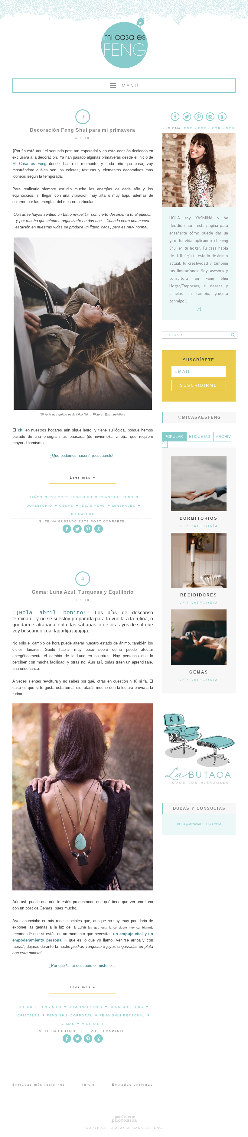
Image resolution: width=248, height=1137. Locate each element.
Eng (188, 128)
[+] (199, 308)
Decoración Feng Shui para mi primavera (82, 130)
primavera (82, 514)
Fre (202, 128)
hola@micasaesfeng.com (199, 824)
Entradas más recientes (38, 1084)
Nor (230, 128)
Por (216, 128)
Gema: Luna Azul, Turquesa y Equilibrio (83, 592)
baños (36, 497)
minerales (123, 505)
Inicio (88, 1084)
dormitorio (39, 505)
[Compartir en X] (77, 532)
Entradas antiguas (132, 1084)
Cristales (29, 1015)
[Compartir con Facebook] (66, 532)
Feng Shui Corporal (70, 1015)
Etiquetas (199, 436)
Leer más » (83, 477)
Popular (174, 436)
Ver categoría (198, 526)
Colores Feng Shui (71, 497)
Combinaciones (86, 1007)
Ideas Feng (92, 505)
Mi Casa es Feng (144, 1127)
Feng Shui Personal (122, 1015)
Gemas (66, 505)
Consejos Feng (117, 497)
